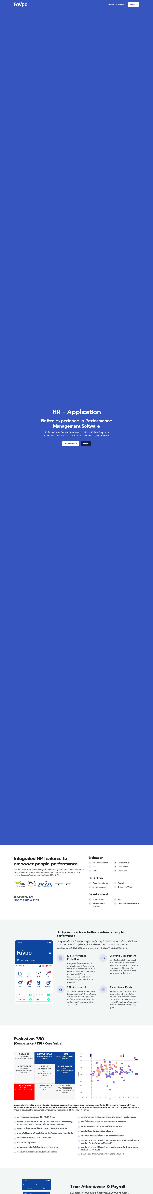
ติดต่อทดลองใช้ (71, 443)
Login (133, 4)
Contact (120, 4)
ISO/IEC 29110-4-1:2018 (27, 900)
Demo (85, 443)
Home (111, 4)
